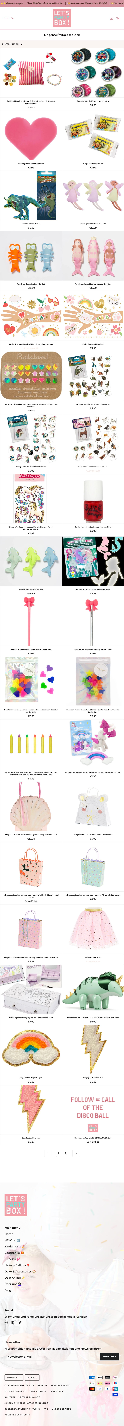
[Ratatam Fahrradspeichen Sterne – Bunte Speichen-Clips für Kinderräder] (93, 681)
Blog (8, 1290)
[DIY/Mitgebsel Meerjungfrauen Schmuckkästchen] (31, 989)
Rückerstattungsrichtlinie (22, 1409)
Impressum (56, 1391)
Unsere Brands (61, 1409)
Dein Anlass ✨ (15, 1277)
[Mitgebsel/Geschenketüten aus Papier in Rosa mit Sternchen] (31, 929)
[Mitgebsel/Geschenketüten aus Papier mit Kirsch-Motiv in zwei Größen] (31, 866)
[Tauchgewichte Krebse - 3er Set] (31, 255)
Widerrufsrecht (15, 1391)
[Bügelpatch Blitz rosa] (31, 1109)
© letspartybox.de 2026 (19, 1385)
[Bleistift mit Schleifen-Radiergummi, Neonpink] (31, 621)
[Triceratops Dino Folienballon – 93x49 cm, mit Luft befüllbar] (93, 989)
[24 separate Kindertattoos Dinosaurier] (93, 376)
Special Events (60, 1385)
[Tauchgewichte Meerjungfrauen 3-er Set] (93, 255)
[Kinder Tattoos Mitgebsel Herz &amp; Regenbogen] (31, 316)
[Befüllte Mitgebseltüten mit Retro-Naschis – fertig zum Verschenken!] (31, 73)
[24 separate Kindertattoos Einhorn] (31, 438)
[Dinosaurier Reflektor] (31, 195)
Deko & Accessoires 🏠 (20, 1271)
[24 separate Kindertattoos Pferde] (93, 438)
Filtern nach (11, 44)
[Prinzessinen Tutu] (93, 929)
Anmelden (110, 1356)
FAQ (46, 1409)
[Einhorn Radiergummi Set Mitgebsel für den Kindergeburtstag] (93, 744)
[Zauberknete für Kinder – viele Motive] (93, 73)
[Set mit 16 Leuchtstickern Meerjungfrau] (93, 561)
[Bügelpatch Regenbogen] (31, 1049)
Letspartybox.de (29, 1397)
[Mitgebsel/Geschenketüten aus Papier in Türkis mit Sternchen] (93, 866)
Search (42, 1385)
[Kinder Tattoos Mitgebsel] (93, 316)
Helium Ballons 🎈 (17, 1265)
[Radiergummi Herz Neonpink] (31, 135)
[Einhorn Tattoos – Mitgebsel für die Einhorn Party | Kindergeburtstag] (31, 498)
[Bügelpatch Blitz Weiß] (93, 1049)
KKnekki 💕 (12, 1259)
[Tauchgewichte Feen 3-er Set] (93, 195)
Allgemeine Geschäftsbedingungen (27, 1403)
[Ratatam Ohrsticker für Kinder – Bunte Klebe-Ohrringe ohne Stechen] (31, 376)
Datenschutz (38, 1391)
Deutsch (12, 1377)
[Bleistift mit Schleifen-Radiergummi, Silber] (93, 621)
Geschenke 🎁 (14, 1253)
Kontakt (10, 1397)
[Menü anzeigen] (6, 18)
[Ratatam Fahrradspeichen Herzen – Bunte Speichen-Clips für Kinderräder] (31, 681)
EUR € (31, 1377)
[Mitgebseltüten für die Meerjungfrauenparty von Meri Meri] (31, 806)
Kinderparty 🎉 (15, 1246)
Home (9, 1234)
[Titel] (111, 18)
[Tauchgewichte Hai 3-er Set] (31, 561)
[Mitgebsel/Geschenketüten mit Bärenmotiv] (93, 806)
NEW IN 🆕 (12, 1240)
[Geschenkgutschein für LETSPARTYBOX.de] (93, 1109)
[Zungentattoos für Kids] (93, 135)
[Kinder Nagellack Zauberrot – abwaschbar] (93, 498)
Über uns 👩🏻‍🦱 (13, 1284)
